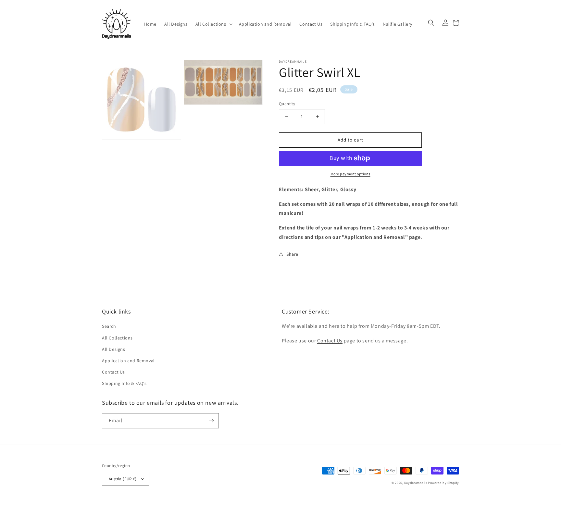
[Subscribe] (211, 420)
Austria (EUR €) (122, 479)
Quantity (287, 103)
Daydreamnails (415, 483)
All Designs (113, 349)
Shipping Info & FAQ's (124, 383)
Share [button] (292, 254)
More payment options (350, 173)
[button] (213, 24)
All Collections (117, 338)
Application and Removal (128, 360)
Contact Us (113, 372)
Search (109, 326)
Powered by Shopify (443, 483)
